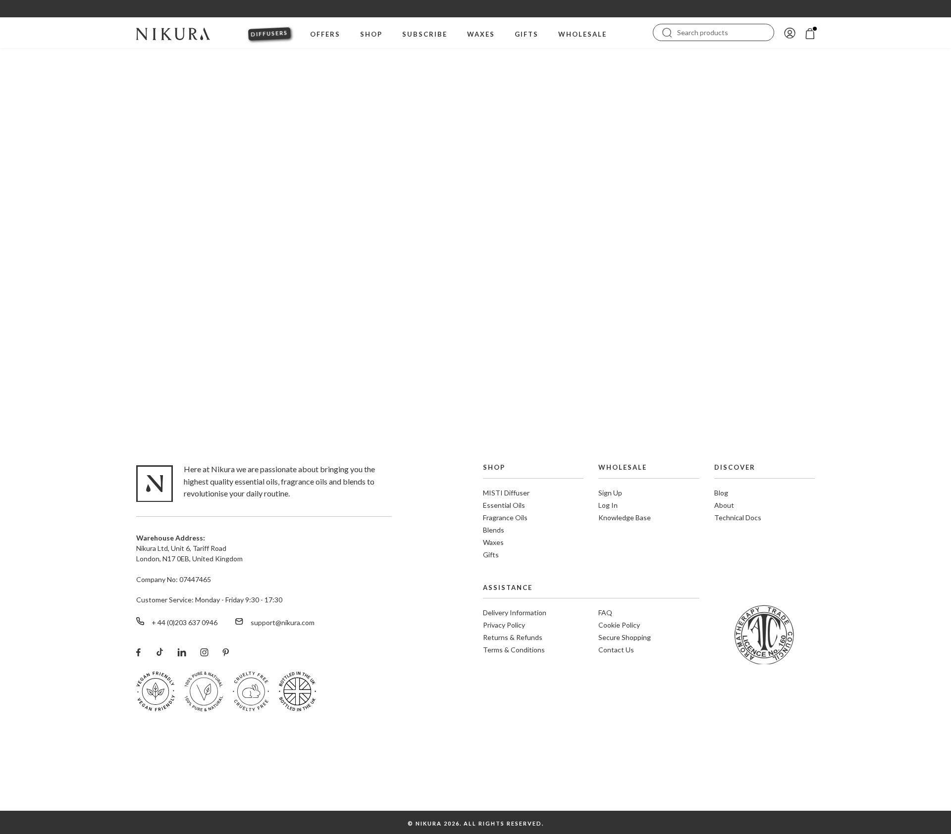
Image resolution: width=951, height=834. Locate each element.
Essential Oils (504, 505)
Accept (907, 799)
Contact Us (616, 649)
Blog (721, 493)
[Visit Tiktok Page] (159, 651)
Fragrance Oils (505, 517)
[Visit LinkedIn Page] (181, 651)
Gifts (491, 554)
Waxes (493, 542)
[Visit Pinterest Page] (225, 651)
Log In (608, 505)
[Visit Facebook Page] (138, 651)
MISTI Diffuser (506, 493)
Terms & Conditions (514, 649)
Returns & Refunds (512, 637)
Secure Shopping (624, 637)
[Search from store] (667, 31)
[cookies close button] (937, 778)
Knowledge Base (624, 517)
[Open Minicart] (810, 32)
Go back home (475, 339)
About (724, 505)
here (744, 805)
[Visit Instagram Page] (204, 651)
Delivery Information (514, 612)
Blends (493, 530)
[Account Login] (789, 32)
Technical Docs (737, 517)
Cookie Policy (619, 625)
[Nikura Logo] (173, 32)
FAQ (605, 612)
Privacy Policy (504, 625)
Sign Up (610, 493)
